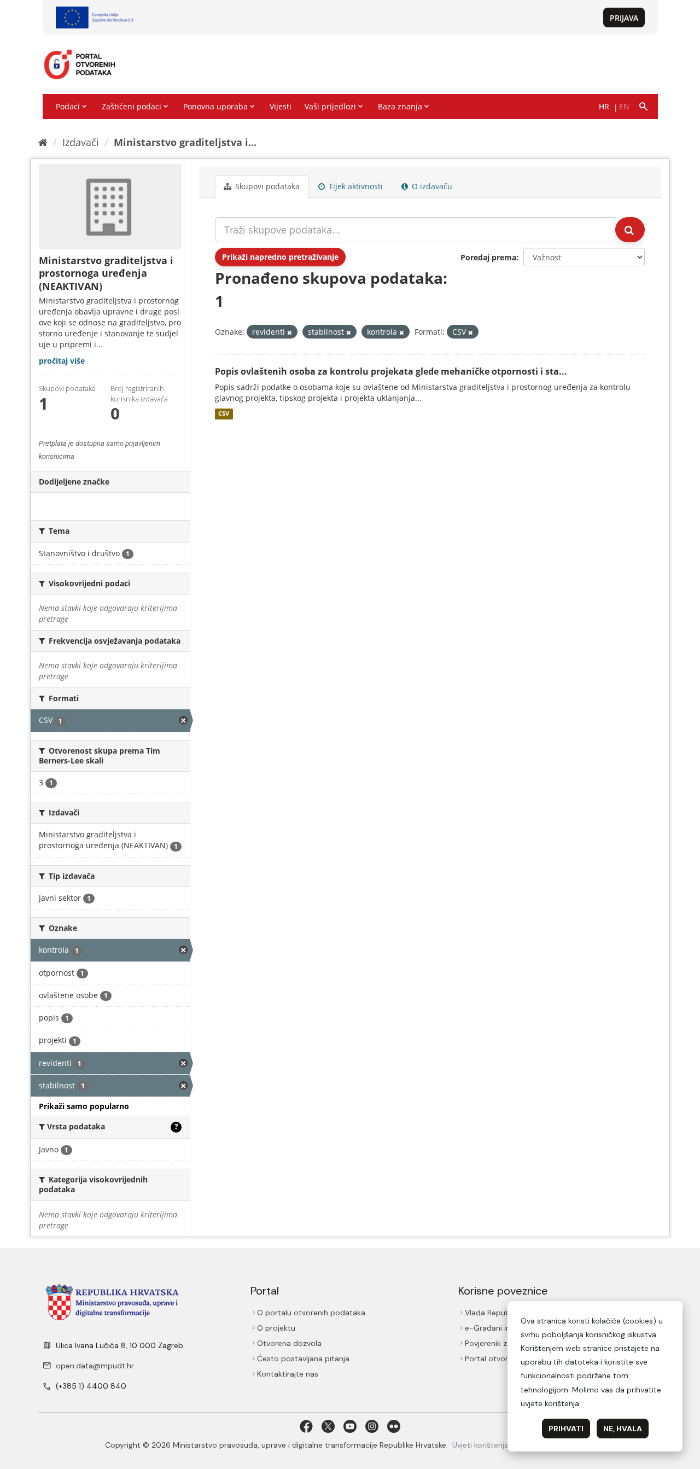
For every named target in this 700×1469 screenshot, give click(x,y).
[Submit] (630, 229)
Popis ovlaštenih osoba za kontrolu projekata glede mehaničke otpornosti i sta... (391, 371)
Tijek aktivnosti (354, 186)
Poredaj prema (488, 257)
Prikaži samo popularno (84, 1106)
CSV (223, 414)
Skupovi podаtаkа (266, 186)
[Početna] (43, 142)
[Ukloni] (289, 332)
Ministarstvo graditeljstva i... (185, 142)
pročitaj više (62, 360)
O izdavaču (431, 186)
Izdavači (80, 142)
